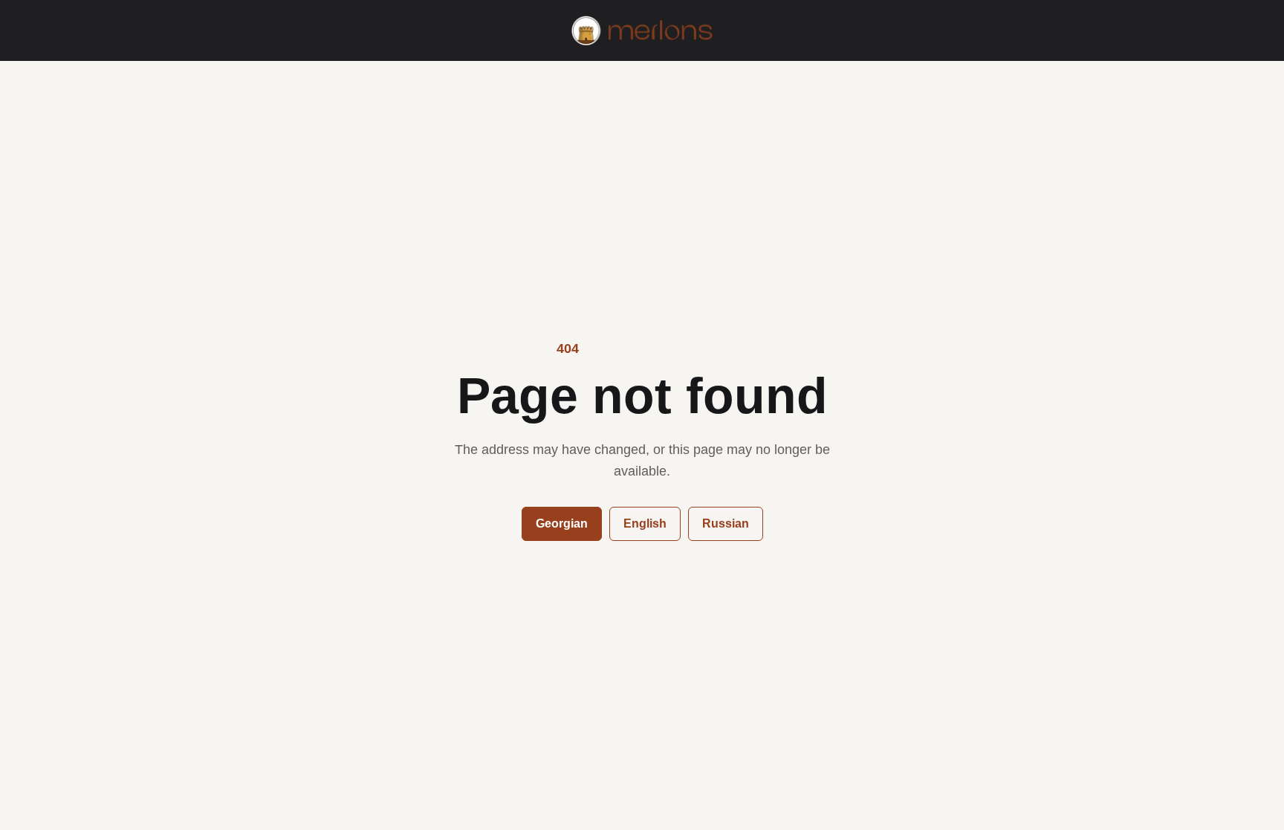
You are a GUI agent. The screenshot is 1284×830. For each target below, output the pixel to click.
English (645, 523)
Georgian (562, 523)
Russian (725, 523)
